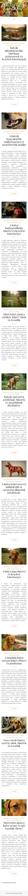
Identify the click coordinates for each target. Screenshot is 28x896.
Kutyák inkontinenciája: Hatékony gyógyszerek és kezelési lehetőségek (14, 53)
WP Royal (20, 893)
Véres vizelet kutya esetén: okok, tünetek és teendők (14, 742)
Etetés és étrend (14, 311)
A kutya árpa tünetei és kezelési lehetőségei (14, 574)
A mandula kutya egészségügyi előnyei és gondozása (14, 660)
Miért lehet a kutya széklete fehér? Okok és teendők (14, 317)
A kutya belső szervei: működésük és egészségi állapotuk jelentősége (14, 488)
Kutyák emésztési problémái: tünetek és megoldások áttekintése (14, 401)
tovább (14, 104)
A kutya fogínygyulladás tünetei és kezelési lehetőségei (14, 229)
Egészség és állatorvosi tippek (13, 43)
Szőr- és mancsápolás (14, 133)
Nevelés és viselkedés (14, 45)
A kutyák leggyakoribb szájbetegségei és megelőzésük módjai (14, 140)
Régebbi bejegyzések (9, 882)
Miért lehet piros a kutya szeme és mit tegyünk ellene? (14, 825)
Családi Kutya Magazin (14, 7)
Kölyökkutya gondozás (14, 481)
